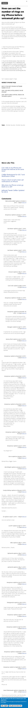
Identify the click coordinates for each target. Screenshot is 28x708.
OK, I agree (4, 705)
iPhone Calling (10, 125)
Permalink (24, 202)
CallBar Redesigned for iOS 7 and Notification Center (13, 175)
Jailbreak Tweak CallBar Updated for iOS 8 (13, 191)
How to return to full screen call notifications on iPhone (13, 181)
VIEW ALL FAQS (23, 98)
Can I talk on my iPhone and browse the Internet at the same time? (13, 169)
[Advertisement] (14, 144)
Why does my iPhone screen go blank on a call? (12, 186)
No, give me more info (15, 705)
